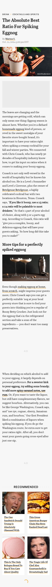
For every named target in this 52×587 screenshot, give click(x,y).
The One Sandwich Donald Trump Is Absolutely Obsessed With (13, 524)
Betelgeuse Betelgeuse (15, 190)
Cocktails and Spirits (26, 14)
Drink (5, 14)
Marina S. (10, 38)
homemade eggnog (13, 129)
